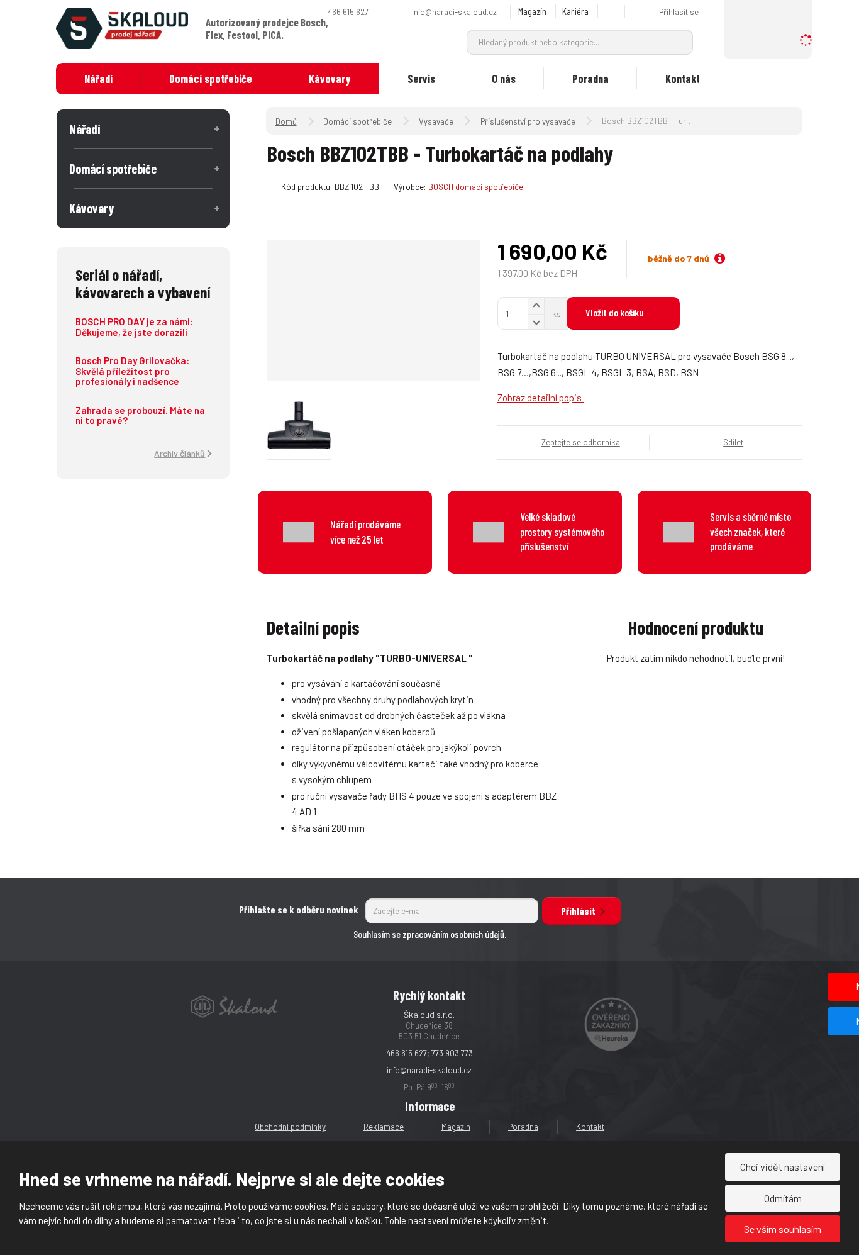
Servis (421, 79)
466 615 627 (406, 1053)
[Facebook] (613, 11)
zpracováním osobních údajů (453, 934)
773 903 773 (452, 1053)
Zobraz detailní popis (540, 397)
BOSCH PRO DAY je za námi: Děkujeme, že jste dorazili (134, 327)
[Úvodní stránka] (122, 27)
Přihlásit (578, 911)
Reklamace (383, 1127)
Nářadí (98, 79)
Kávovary (330, 79)
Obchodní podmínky (290, 1127)
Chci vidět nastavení (782, 1167)
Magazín (532, 11)
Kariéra (575, 11)
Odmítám (783, 1198)
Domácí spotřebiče (210, 79)
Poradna (590, 79)
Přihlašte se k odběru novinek (298, 909)
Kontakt (682, 79)
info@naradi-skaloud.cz (429, 1070)
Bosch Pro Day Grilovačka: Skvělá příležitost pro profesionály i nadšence (132, 371)
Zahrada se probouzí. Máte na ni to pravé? (140, 415)
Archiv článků (179, 453)
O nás (504, 79)
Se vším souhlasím (782, 1229)
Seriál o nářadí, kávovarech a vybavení (142, 283)
